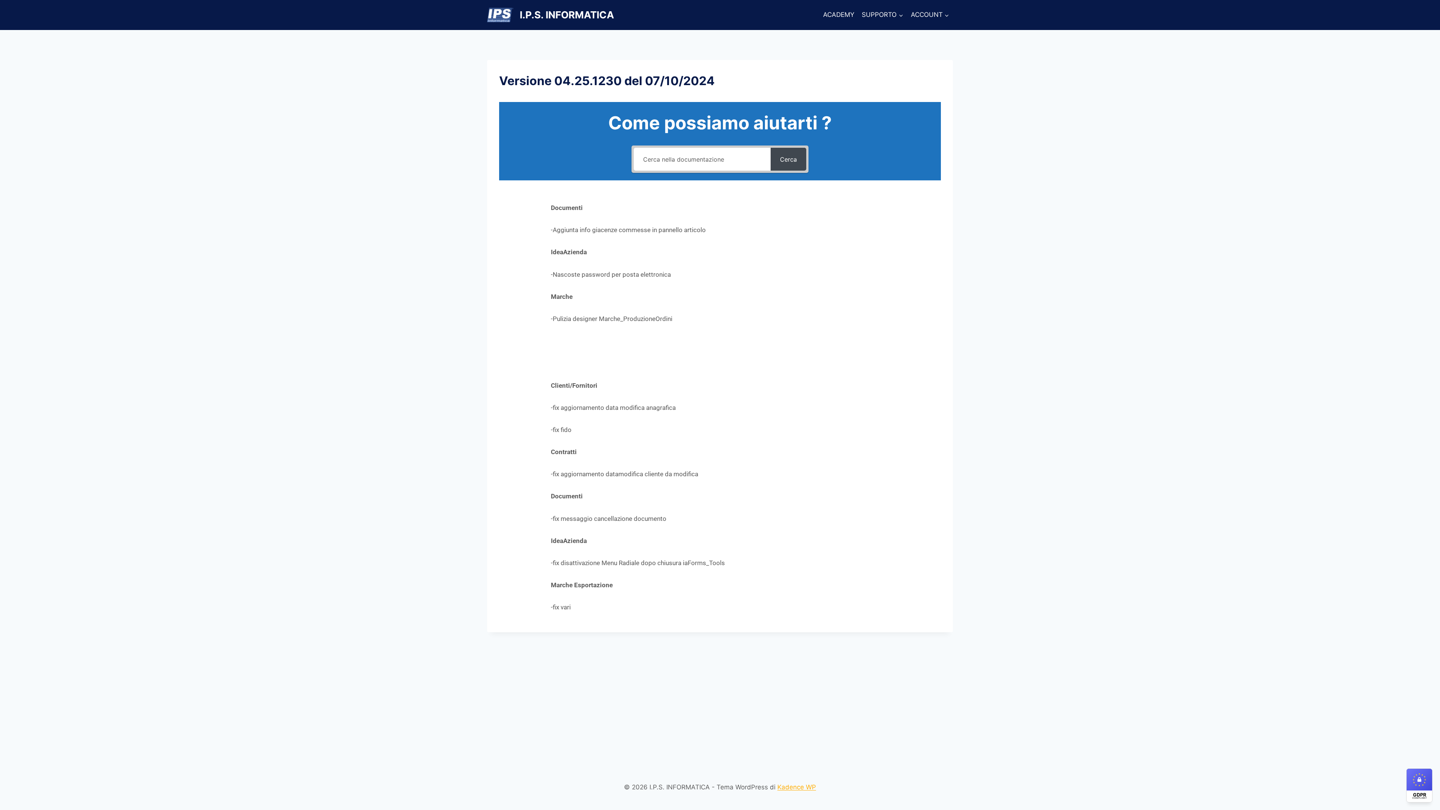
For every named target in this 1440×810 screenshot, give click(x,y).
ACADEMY (838, 14)
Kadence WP (796, 787)
